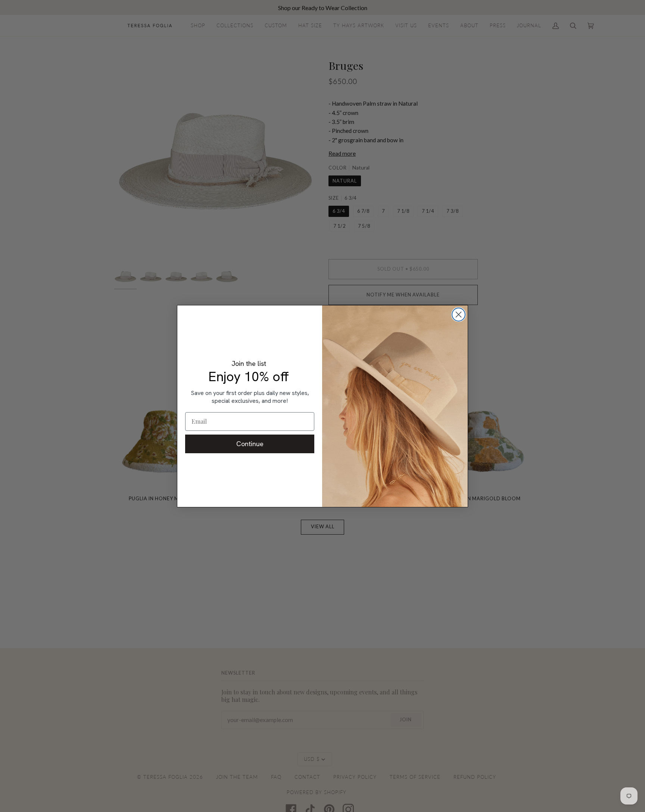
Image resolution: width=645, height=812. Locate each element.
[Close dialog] (458, 314)
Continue (250, 443)
